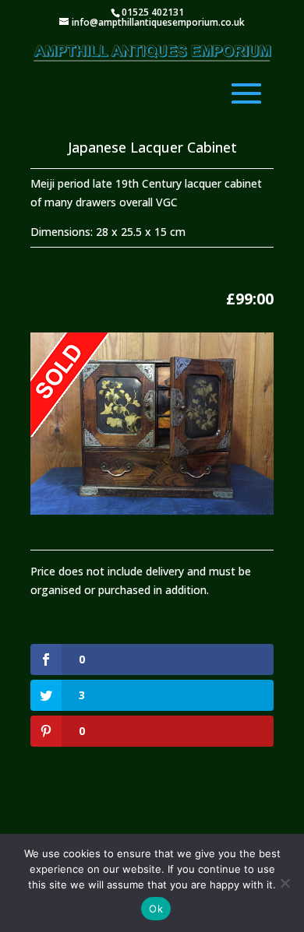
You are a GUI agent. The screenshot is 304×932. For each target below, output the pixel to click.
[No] (284, 883)
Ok (156, 908)
